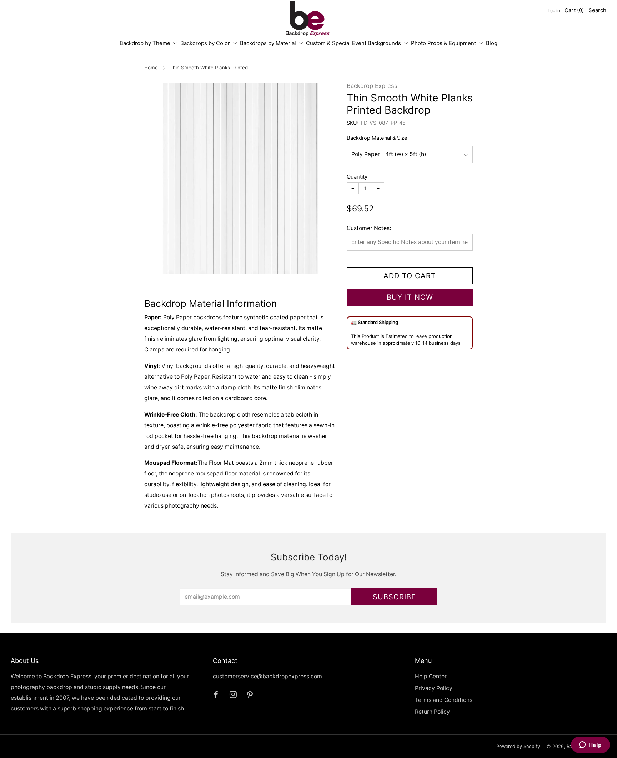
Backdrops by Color (205, 43)
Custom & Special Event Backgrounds (353, 43)
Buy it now (410, 297)
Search (597, 10)
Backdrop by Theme (145, 43)
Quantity (357, 177)
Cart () (574, 10)
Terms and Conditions (443, 700)
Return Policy (432, 711)
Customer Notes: (369, 228)
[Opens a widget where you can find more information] (590, 745)
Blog (491, 43)
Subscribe (394, 597)
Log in (554, 10)
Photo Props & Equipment (443, 43)
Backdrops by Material (268, 43)
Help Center (431, 676)
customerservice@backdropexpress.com (267, 676)
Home (151, 67)
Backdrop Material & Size (377, 138)
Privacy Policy (433, 688)
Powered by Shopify (518, 746)
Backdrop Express (372, 85)
